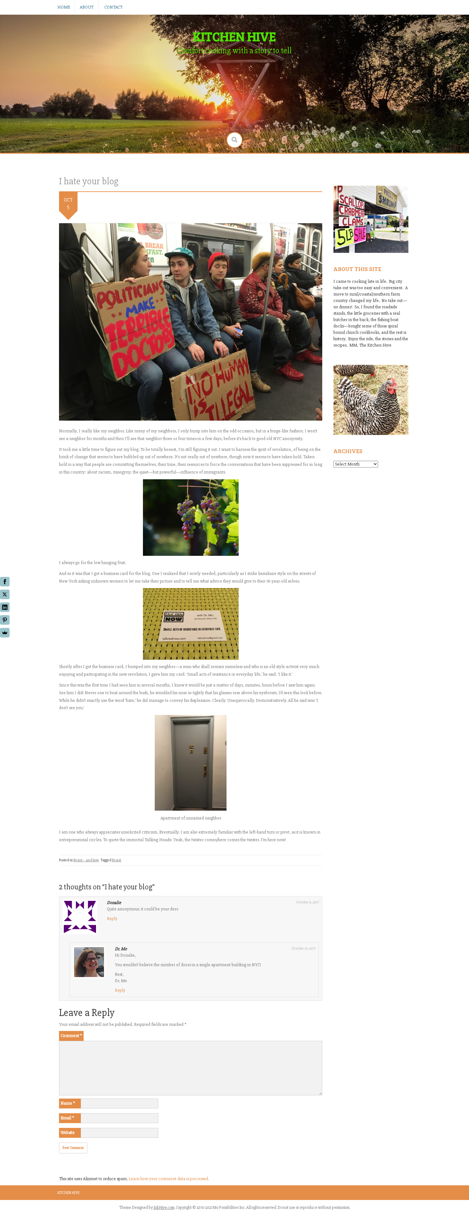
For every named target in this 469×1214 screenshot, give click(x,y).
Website (68, 1132)
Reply (112, 918)
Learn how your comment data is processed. (169, 1178)
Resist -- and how (86, 860)
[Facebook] (5, 581)
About (86, 7)
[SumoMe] (5, 632)
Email (67, 1118)
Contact (113, 7)
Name (68, 1103)
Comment (71, 1035)
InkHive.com (164, 1207)
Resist (116, 860)
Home (63, 7)
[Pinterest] (5, 620)
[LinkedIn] (5, 607)
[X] (5, 594)
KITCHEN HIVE (234, 36)
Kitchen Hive (68, 1192)
